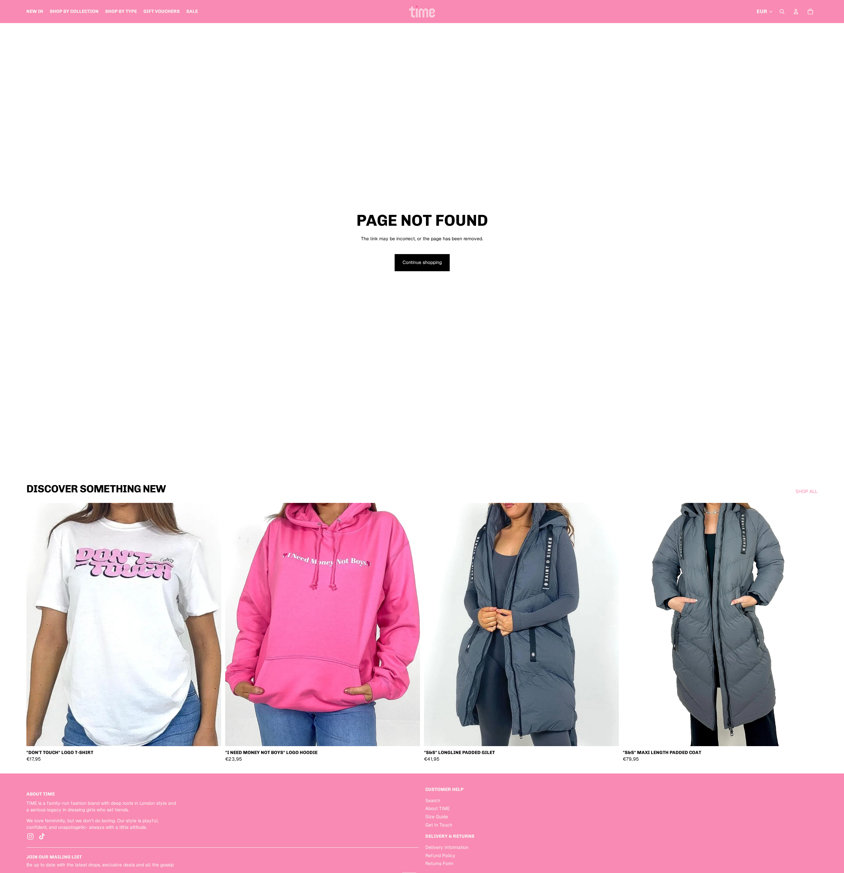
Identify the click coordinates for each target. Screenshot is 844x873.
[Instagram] (30, 837)
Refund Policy (440, 855)
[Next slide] (211, 624)
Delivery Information (446, 847)
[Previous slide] (36, 624)
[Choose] (211, 736)
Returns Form (439, 863)
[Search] (782, 11)
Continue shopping (422, 262)
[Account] (796, 11)
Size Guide (436, 817)
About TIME (437, 809)
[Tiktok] (42, 837)
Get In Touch (438, 825)
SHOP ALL (807, 491)
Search (432, 800)
